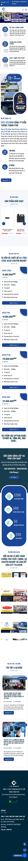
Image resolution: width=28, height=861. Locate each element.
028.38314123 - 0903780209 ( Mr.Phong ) (19, 2)
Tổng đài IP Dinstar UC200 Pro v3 (21, 230)
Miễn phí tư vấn (13, 303)
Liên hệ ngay (13, 477)
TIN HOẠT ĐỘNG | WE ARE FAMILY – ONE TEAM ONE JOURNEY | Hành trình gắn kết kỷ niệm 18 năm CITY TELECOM (14, 695)
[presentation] (3, 223)
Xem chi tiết (5, 180)
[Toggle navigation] (26, 9)
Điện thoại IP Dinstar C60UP (7, 230)
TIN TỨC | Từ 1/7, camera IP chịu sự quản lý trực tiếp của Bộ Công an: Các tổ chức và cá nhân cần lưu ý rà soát (14, 742)
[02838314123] (24, 855)
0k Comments (18, 701)
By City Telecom (8, 701)
